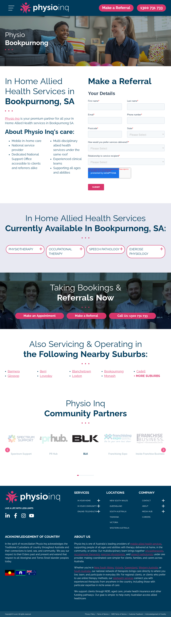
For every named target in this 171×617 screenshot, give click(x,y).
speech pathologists (142, 554)
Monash (110, 376)
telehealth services (123, 578)
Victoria (114, 522)
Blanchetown (81, 371)
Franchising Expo (117, 453)
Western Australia (119, 528)
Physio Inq (12, 118)
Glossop (13, 376)
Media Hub (147, 511)
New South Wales (119, 501)
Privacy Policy (90, 614)
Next (163, 449)
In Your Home (84, 501)
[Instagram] (23, 515)
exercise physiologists (113, 554)
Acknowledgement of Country (155, 614)
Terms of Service (103, 614)
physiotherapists (154, 550)
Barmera (14, 371)
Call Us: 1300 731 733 (132, 315)
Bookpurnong (114, 371)
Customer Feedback (136, 614)
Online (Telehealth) (87, 511)
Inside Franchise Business (150, 453)
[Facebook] (15, 515)
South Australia (118, 511)
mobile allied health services (145, 543)
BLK (85, 453)
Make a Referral (116, 8)
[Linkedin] (7, 515)
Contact (146, 501)
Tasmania (114, 517)
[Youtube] (31, 515)
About (145, 506)
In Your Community (87, 506)
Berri (43, 371)
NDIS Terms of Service (119, 614)
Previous (7, 449)
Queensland (116, 506)
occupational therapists (87, 554)
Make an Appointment (40, 315)
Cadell (140, 371)
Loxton (77, 376)
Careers (146, 517)
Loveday (46, 376)
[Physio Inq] (44, 8)
